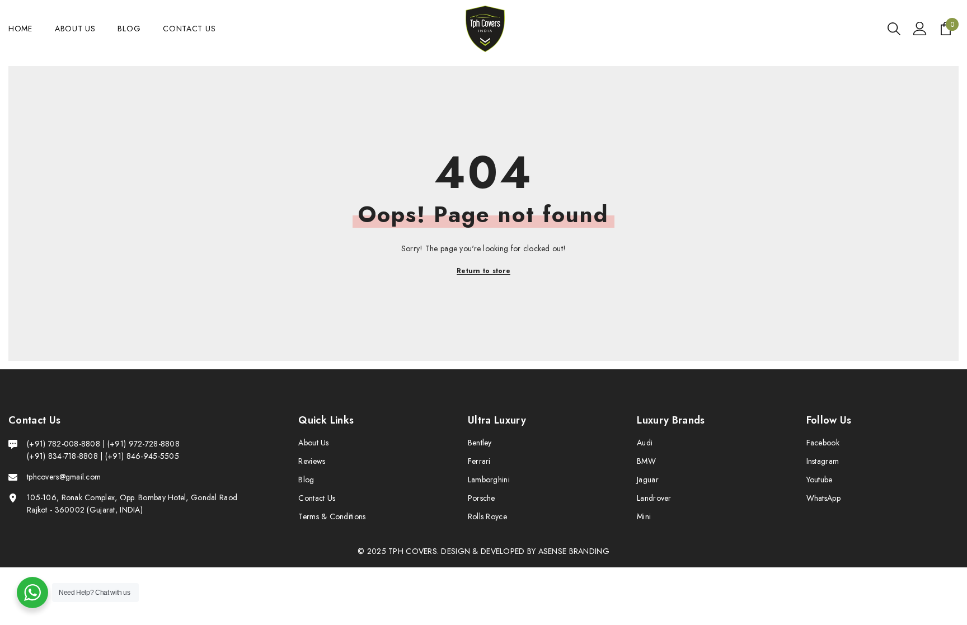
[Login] (920, 28)
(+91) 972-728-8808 (143, 443)
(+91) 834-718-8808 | (65, 456)
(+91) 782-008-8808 (64, 443)
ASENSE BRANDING (573, 551)
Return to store (483, 271)
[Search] (894, 29)
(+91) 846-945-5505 (142, 456)
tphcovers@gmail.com (64, 476)
